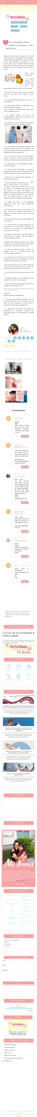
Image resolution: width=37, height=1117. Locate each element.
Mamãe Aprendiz (9, 1050)
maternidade (26, 911)
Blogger (18, 1116)
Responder (25, 436)
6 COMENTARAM (9, 345)
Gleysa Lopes (19, 476)
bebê (9, 351)
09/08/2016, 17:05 (25, 447)
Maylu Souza (8, 1053)
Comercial (6, 946)
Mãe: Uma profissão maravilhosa (14, 1058)
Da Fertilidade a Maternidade (13, 1111)
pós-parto (25, 917)
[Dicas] (29, 680)
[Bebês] (29, 1010)
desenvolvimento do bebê (21, 351)
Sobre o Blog (7, 944)
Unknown (18, 419)
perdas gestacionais (26, 914)
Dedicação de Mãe (10, 1047)
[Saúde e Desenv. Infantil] (18, 680)
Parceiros (6, 942)
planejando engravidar (11, 918)
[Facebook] (13, 884)
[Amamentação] (8, 680)
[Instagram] (23, 884)
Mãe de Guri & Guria (10, 1055)
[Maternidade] (29, 671)
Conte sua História (11, 895)
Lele (16, 566)
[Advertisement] (18, 1086)
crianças (11, 899)
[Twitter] (17, 884)
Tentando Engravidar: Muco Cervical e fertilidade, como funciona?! (18, 752)
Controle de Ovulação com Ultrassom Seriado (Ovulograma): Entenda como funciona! (18, 729)
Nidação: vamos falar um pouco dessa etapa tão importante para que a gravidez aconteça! (18, 706)
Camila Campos (20, 541)
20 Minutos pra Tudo (10, 1044)
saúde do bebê (26, 920)
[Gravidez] (18, 671)
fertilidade (26, 906)
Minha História (20, 880)
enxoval (26, 903)
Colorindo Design (20, 1114)
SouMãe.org (8, 1060)
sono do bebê (25, 922)
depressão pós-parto (26, 900)
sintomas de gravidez (11, 923)
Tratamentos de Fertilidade (11, 940)
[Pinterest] (20, 884)
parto (11, 914)
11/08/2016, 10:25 (25, 565)
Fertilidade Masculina (26, 896)
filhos (26, 909)
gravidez (11, 911)
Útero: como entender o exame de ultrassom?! (18, 774)
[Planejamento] (8, 671)
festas (11, 909)
